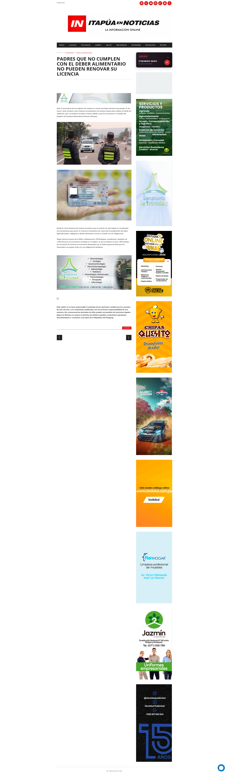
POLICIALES (85, 45)
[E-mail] (165, 3)
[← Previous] (59, 337)
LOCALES (72, 45)
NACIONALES (121, 45)
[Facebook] (142, 3)
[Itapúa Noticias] (114, 38)
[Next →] (128, 337)
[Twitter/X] (146, 3)
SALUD (109, 45)
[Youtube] (151, 3)
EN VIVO (163, 45)
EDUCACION (150, 45)
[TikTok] (160, 3)
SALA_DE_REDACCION (84, 52)
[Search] (169, 3)
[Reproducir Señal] (167, 62)
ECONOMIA (136, 45)
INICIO (61, 45)
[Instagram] (156, 3)
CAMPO (98, 45)
